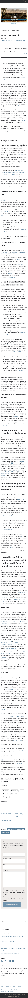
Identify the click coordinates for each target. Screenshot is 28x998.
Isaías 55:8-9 (20, 500)
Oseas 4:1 (16, 171)
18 (21, 740)
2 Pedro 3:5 (6, 623)
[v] (12, 463)
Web (4, 864)
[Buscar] (25, 921)
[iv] (7, 426)
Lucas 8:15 (12, 645)
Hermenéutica (9, 40)
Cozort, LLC (17, 996)
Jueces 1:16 (16, 717)
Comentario (6, 870)
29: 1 (4, 653)
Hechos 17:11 (19, 185)
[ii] (18, 106)
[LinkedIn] (10, 961)
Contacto (3, 992)
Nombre (5, 852)
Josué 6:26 (20, 154)
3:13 (21, 717)
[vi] (21, 536)
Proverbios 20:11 (9, 472)
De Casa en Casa (20, 829)
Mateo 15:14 (7, 174)
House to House (5, 832)
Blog (7, 30)
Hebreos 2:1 (8, 641)
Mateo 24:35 (4, 211)
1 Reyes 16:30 (20, 259)
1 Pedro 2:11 (20, 472)
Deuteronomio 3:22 (11, 689)
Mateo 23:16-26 (6, 254)
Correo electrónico (7, 858)
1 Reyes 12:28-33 (20, 265)
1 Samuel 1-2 (13, 750)
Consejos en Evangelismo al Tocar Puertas (6, 820)
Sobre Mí (8, 986)
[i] (10, 93)
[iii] (18, 113)
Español (3, 40)
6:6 (21, 171)
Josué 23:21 (10, 717)
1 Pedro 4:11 (7, 648)
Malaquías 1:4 (4, 657)
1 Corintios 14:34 (17, 599)
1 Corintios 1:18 (8, 505)
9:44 (16, 645)
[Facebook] (2, 961)
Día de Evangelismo (19, 990)
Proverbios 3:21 (5, 645)
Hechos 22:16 (12, 547)
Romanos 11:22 (20, 461)
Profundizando (18, 40)
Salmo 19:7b (8, 208)
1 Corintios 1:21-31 (7, 516)
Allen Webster (11, 829)
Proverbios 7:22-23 (6, 621)
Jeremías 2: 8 (15, 252)
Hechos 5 (15, 752)
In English (10, 992)
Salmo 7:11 (16, 417)
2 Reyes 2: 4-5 (17, 740)
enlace (25, 53)
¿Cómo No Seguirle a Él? (6, 813)
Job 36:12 (10, 172)
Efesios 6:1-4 (17, 470)
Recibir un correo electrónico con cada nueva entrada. (14, 899)
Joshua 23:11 (14, 643)
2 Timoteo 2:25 (17, 352)
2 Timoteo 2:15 (11, 185)
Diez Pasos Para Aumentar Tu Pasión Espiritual (19, 815)
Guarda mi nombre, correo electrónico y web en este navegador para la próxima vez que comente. (14, 892)
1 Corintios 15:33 (12, 277)
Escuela (3, 988)
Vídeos (19, 986)
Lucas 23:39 (9, 345)
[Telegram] (13, 961)
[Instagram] (5, 961)
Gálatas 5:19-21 (5, 474)
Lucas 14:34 (19, 763)
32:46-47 (7, 643)
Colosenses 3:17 (15, 648)
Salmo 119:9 (20, 643)
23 (4, 643)
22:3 (17, 621)
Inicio (2, 986)
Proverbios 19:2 (17, 172)
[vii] (11, 641)
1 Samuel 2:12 (14, 652)
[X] (7, 961)
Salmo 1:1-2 (10, 274)
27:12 (20, 621)
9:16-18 (13, 621)
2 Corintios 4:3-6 (15, 174)
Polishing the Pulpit (6, 990)
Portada (3, 30)
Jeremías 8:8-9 (9, 653)
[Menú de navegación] (25, 1)
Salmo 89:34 (4, 215)
